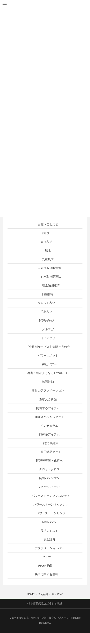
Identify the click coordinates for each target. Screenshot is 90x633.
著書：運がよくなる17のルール (48, 373)
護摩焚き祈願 (48, 399)
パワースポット (48, 355)
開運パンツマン (49, 478)
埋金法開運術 (51, 285)
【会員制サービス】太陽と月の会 (48, 346)
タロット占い (46, 303)
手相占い (46, 311)
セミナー (48, 557)
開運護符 (49, 539)
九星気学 (48, 259)
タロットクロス (49, 469)
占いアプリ (48, 338)
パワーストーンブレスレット (51, 495)
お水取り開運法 (51, 276)
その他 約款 (45, 565)
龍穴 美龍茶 (51, 443)
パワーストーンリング (51, 513)
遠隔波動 (48, 381)
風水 (48, 250)
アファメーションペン (49, 548)
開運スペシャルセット (49, 417)
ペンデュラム (49, 425)
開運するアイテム (48, 408)
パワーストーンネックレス (50, 504)
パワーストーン (49, 486)
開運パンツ (49, 522)
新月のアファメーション (48, 390)
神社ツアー (49, 364)
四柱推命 (48, 294)
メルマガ (48, 329)
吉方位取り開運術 (49, 268)
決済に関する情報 (46, 574)
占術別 (45, 233)
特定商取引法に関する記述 (45, 603)
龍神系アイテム (49, 434)
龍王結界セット (51, 451)
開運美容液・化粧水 (49, 460)
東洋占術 (46, 241)
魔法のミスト (49, 530)
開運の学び (46, 320)
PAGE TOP (83, 610)
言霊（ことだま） (49, 224)
